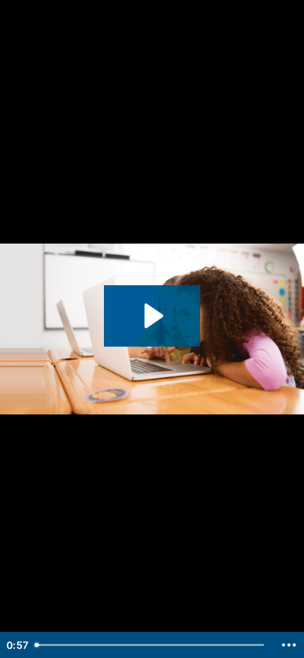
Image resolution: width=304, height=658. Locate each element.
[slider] (151, 645)
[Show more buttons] (289, 645)
